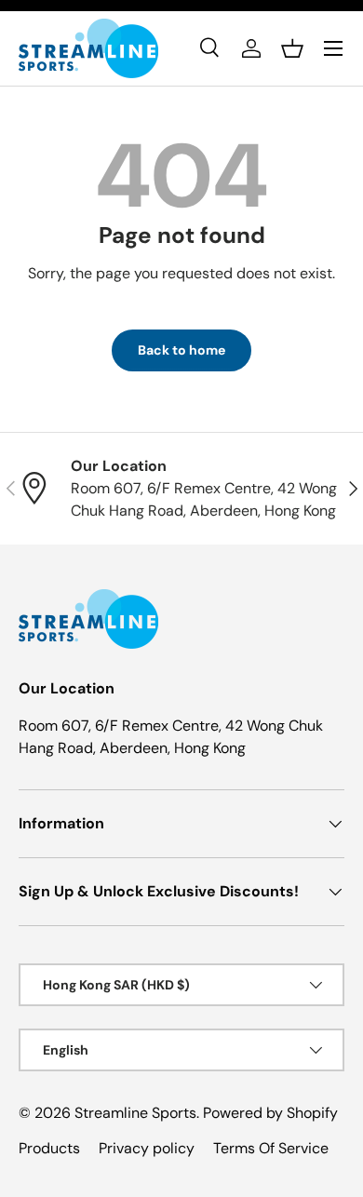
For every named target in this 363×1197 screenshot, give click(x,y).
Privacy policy (147, 1148)
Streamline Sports (135, 1113)
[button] (292, 48)
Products (49, 1148)
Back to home (181, 350)
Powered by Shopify (270, 1113)
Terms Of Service (271, 1148)
